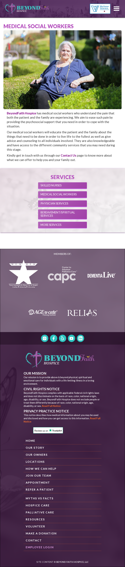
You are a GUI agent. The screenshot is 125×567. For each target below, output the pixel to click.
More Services (51, 224)
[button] (116, 9)
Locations (35, 461)
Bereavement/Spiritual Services (58, 214)
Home (30, 440)
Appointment (38, 482)
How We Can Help (41, 468)
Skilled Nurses (51, 185)
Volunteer (35, 526)
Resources (35, 519)
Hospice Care (38, 505)
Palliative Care (40, 512)
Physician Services (54, 203)
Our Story (35, 447)
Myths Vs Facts (40, 498)
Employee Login (40, 547)
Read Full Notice (51, 405)
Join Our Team (38, 475)
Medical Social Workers (59, 194)
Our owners (37, 454)
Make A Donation (41, 533)
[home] (27, 9)
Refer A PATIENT (40, 489)
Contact (34, 540)
